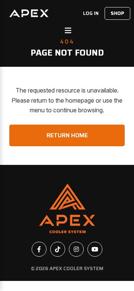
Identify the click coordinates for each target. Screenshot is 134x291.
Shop (117, 13)
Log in (91, 13)
